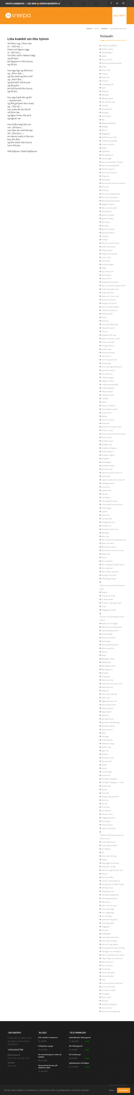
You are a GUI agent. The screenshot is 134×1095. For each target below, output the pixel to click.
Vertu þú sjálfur (108, 877)
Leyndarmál (106, 490)
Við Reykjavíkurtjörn (109, 898)
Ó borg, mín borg (108, 596)
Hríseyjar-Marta (108, 345)
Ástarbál (105, 105)
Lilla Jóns (105, 494)
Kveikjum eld (107, 444)
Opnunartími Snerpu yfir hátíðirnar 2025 (48, 1066)
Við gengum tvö (108, 891)
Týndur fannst (107, 825)
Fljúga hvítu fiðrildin (109, 254)
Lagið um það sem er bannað (113, 480)
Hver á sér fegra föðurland (112, 367)
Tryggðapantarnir (108, 818)
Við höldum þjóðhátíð (110, 895)
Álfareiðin (105, 95)
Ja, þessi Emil (106, 413)
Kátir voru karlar (108, 420)
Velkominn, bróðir (109, 866)
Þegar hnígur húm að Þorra (112, 958)
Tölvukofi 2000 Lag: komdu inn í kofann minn (112, 835)
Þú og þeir (106, 994)
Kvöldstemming (108, 465)
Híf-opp (105, 331)
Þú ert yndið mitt (108, 987)
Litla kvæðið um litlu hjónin (112, 504)
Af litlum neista (107, 49)
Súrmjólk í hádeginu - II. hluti (113, 782)
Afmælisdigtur (107, 52)
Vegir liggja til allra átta (110, 863)
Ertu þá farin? (107, 211)
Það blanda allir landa (110, 937)
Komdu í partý (107, 430)
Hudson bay (106, 349)
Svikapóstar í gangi (45, 1046)
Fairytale (105, 236)
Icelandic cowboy (108, 370)
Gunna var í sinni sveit (110, 296)
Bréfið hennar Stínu (109, 137)
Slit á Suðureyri (75, 1054)
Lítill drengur (106, 508)
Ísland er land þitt (108, 405)
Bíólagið (105, 126)
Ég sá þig (105, 225)
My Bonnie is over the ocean (113, 550)
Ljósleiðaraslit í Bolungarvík (80, 1037)
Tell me (104, 803)
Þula (103, 979)
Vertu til (105, 874)
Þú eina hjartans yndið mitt (112, 983)
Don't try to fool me (109, 172)
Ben (103, 120)
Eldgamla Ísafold (108, 204)
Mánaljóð (105, 533)
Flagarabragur (107, 250)
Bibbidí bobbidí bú (109, 123)
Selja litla (105, 690)
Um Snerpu (14, 1032)
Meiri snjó (105, 536)
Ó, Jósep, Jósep (107, 599)
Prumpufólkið (107, 634)
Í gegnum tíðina (108, 381)
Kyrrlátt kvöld (107, 469)
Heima (104, 317)
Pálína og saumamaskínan (112, 627)
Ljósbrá (104, 511)
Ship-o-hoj (106, 697)
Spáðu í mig (106, 747)
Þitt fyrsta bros (107, 962)
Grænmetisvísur (108, 292)
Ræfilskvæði (106, 662)
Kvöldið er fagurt (108, 455)
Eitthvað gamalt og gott (111, 201)
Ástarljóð (105, 112)
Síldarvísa (105, 715)
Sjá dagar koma (108, 719)
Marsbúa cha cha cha (110, 529)
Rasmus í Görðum (109, 637)
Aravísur (105, 74)
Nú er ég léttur (107, 568)
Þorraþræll (106, 969)
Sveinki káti (106, 786)
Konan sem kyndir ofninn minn (114, 434)
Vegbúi (104, 859)
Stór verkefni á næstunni (48, 1037)
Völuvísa (105, 930)
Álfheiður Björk (107, 98)
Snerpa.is (89, 29)
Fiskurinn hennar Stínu (110, 243)
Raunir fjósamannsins (110, 645)
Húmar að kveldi (108, 352)
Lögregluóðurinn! (108, 522)
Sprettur (105, 754)
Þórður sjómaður (108, 972)
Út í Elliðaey (106, 849)
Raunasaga (106, 641)
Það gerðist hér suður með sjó (113, 948)
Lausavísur (106, 487)
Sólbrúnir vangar (108, 743)
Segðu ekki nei (107, 687)
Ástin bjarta (106, 116)
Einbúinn (105, 190)
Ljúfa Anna (106, 515)
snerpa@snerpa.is (49, 3)
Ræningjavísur (107, 669)
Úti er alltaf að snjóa (109, 856)
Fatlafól (104, 239)
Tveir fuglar (106, 821)
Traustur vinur (107, 814)
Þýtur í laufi (106, 997)
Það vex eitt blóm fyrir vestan (113, 955)
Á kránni (105, 81)
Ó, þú (104, 606)
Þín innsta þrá (107, 965)
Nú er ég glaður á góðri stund (113, 564)
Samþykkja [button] (124, 1090)
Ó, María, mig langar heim (111, 603)
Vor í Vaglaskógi (108, 912)
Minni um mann (108, 543)
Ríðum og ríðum (108, 648)
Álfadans (105, 91)
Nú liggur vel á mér (109, 575)
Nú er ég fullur (107, 561)
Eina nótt (105, 187)
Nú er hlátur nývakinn (110, 571)
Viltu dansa (106, 902)
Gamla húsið (106, 278)
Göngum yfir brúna (109, 303)
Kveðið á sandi (107, 441)
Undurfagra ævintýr (109, 845)
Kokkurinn (106, 423)
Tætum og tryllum (109, 828)
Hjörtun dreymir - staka (111, 338)
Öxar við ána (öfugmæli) (111, 1011)
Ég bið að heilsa (108, 218)
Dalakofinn (106, 151)
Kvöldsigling (106, 462)
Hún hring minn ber (109, 360)
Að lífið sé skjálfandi (109, 45)
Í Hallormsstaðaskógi (110, 384)
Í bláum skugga (107, 377)
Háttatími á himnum (110, 310)
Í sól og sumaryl (108, 395)
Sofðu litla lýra (107, 740)
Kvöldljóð (105, 458)
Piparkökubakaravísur (110, 630)
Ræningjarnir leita (108, 666)
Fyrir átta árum (107, 271)
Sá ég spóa (106, 676)
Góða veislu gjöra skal (110, 289)
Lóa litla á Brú (107, 518)
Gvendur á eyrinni (109, 300)
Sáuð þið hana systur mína (112, 683)
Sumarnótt (106, 775)
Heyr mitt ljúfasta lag (110, 324)
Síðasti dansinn (107, 708)
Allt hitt (119, 15)
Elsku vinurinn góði (109, 208)
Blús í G (104, 130)
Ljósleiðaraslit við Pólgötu (79, 1063)
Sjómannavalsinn (108, 726)
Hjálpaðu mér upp (109, 335)
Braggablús (106, 134)
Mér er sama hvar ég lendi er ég (114, 540)
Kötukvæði (106, 476)
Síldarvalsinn (106, 712)
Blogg (43, 1032)
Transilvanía (106, 810)
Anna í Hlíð (106, 70)
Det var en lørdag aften (110, 165)
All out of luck (107, 59)
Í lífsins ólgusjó (107, 391)
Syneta (104, 789)
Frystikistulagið (107, 264)
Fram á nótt (106, 257)
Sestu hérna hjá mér (109, 694)
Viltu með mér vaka (109, 905)
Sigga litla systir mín (109, 701)
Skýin (104, 733)
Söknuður (105, 793)
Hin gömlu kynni (108, 328)
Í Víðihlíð (105, 398)
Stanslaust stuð (108, 758)
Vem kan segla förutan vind (112, 870)
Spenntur (105, 750)
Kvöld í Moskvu (108, 451)
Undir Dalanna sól (108, 842)
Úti (103, 852)
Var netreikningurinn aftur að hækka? (49, 1055)
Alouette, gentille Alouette (112, 63)
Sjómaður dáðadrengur (111, 722)
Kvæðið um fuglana (109, 448)
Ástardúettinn (107, 109)
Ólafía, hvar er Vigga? (110, 623)
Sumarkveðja (107, 772)
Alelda (104, 56)
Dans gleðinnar (107, 155)
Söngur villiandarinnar (110, 796)
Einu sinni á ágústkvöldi (111, 194)
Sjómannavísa (107, 729)
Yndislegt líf (106, 934)
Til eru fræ (105, 807)
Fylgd (104, 268)
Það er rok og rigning (110, 944)
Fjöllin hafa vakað (108, 247)
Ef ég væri (105, 176)
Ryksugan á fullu (108, 659)
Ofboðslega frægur (109, 578)
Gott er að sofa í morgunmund (113, 285)
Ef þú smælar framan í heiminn (113, 183)
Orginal (104, 592)
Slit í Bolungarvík (75, 1046)
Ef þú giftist (106, 179)
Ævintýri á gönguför (109, 1004)
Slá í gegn (105, 736)
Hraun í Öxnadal (108, 342)
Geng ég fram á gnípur (110, 282)
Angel (104, 66)
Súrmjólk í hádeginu (109, 779)
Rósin (104, 655)
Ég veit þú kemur (108, 232)
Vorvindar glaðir (108, 923)
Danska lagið (106, 158)
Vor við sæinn (107, 916)
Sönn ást (105, 800)
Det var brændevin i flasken (112, 162)
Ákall (103, 88)
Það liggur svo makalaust (111, 951)
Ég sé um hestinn (108, 229)
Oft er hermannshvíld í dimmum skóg (112, 585)
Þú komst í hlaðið (108, 990)
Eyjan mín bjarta (108, 215)
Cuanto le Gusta (108, 144)
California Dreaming (109, 141)
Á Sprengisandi (107, 84)
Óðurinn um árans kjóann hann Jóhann (112, 616)
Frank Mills (106, 261)
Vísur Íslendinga (108, 909)
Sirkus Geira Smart (109, 705)
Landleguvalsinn (108, 483)
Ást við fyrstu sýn (108, 102)
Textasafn (104, 29)
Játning (104, 416)
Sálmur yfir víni (107, 680)
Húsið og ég (106, 363)
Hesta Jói (105, 321)
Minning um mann (109, 547)
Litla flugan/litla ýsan (110, 501)
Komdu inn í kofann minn (111, 427)
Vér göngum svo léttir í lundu (113, 884)
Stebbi (104, 765)
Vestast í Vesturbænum (111, 881)
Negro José (106, 554)
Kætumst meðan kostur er (112, 473)
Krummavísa (106, 437)
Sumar (104, 768)
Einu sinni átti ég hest (110, 197)
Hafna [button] (111, 1090)
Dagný (104, 148)
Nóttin (104, 557)
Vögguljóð (106, 926)
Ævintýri (105, 1001)
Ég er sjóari (106, 222)
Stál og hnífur (107, 761)
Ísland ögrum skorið (109, 409)
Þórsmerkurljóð (108, 976)
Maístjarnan (106, 526)
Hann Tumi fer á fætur (110, 307)
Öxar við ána (106, 1008)
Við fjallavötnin (107, 888)
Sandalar (105, 673)
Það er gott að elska (109, 941)
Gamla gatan (106, 275)
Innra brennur (107, 374)
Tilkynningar (78, 1032)
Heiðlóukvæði (107, 314)
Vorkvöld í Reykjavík (109, 919)
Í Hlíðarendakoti (108, 388)
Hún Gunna (106, 356)
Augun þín (106, 77)
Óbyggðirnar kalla (108, 610)
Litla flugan (106, 497)
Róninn (104, 652)
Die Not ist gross (108, 169)
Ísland (104, 402)
